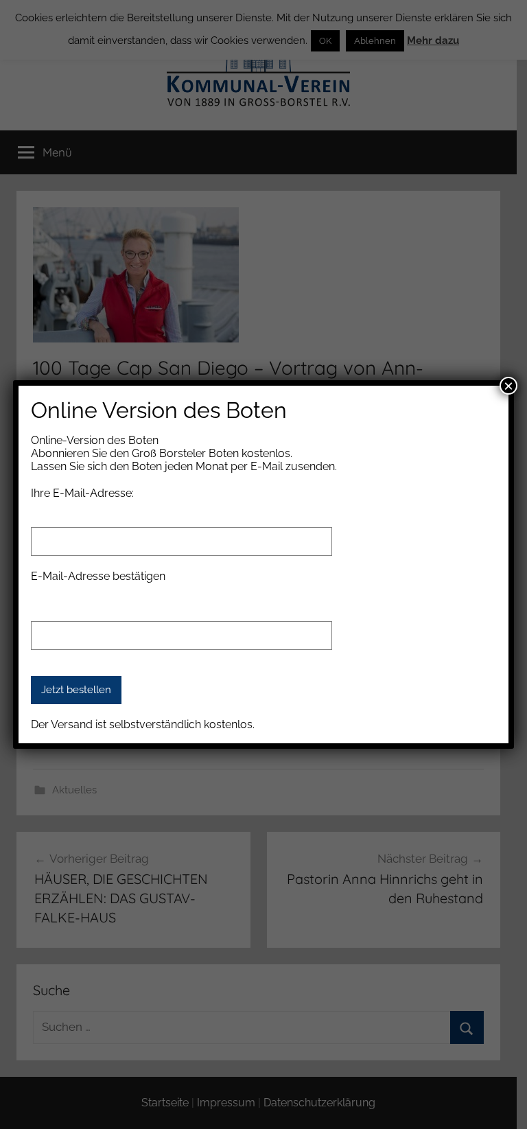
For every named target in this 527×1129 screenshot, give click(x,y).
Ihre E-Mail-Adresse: (82, 493)
